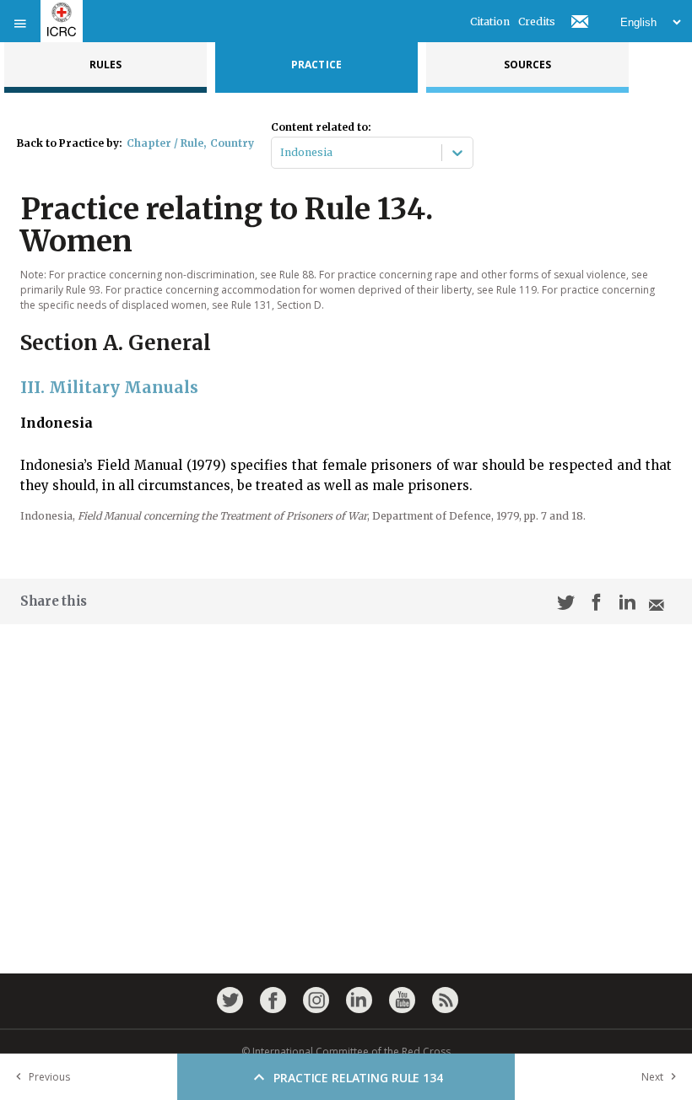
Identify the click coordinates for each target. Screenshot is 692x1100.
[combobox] (281, 152)
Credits (536, 21)
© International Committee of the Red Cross (346, 1051)
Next (652, 1077)
